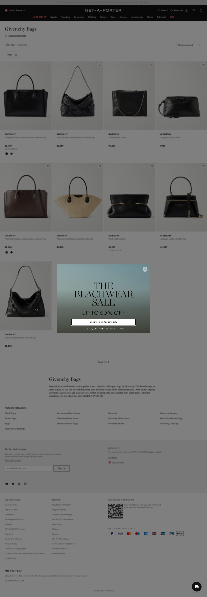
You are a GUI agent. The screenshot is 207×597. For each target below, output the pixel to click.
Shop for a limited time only (103, 322)
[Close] (145, 269)
